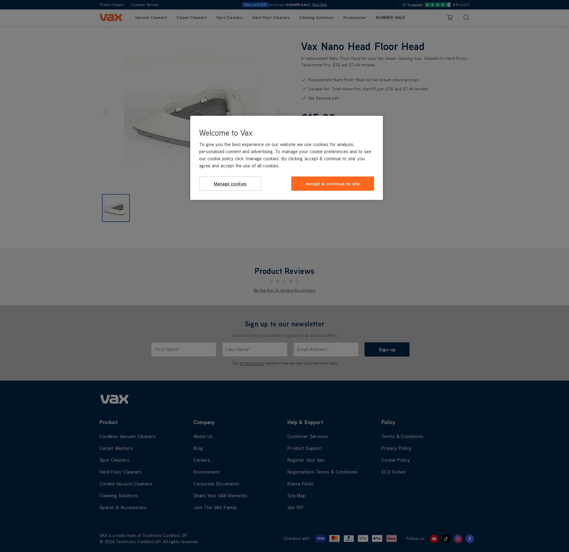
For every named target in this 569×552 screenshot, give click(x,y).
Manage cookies (230, 184)
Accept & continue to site (332, 184)
